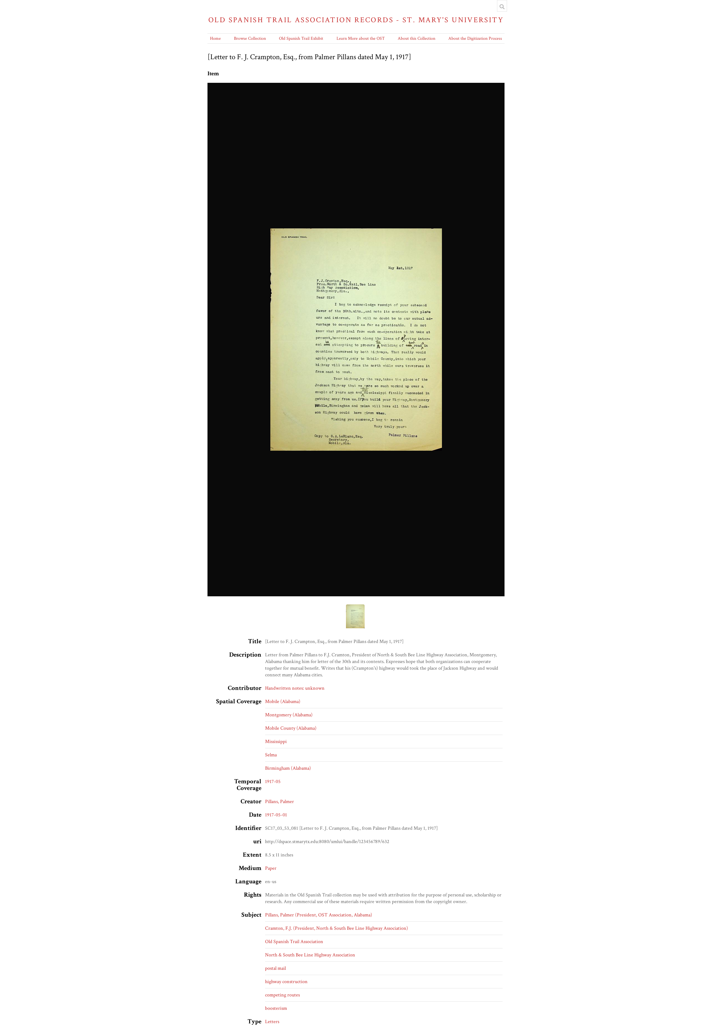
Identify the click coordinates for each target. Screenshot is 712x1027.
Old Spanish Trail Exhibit (301, 38)
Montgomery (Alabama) (289, 715)
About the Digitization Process (475, 38)
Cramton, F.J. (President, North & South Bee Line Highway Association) (336, 928)
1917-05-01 (276, 815)
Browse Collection (250, 38)
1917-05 (273, 781)
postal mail (275, 968)
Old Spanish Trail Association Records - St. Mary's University (356, 20)
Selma (271, 755)
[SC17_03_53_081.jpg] (356, 339)
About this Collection (416, 38)
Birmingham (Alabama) (288, 768)
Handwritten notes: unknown (295, 688)
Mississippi (276, 741)
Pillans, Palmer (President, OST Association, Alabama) (318, 915)
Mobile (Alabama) (282, 701)
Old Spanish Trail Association (294, 941)
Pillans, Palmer (279, 801)
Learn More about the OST (361, 38)
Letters (272, 1021)
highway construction (286, 981)
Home (215, 38)
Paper (270, 868)
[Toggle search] (502, 7)
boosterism (276, 1008)
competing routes (282, 995)
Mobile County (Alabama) (291, 728)
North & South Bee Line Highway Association (310, 955)
